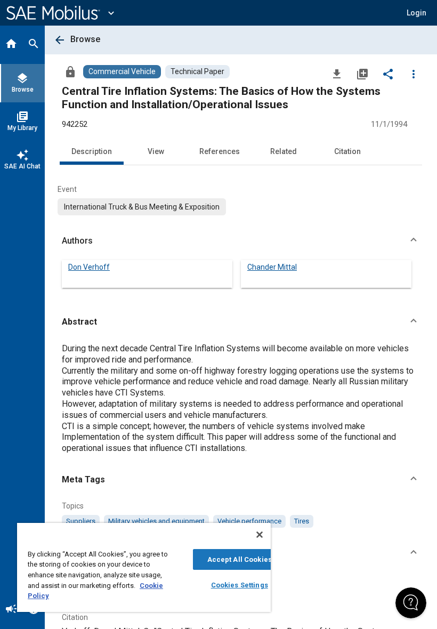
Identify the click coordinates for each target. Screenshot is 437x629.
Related (283, 151)
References (219, 151)
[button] (240, 241)
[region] (144, 567)
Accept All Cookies (239, 559)
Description (91, 151)
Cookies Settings (239, 585)
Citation (347, 151)
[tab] (11, 45)
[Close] (259, 534)
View (156, 151)
